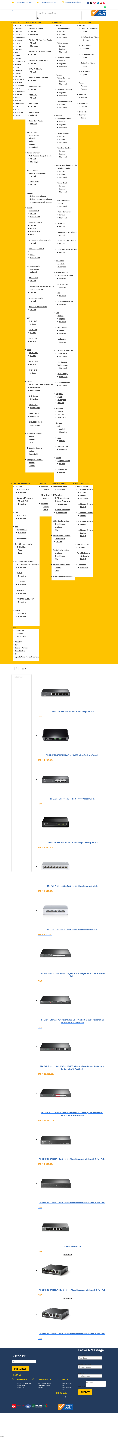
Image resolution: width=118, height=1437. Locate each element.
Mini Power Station (65, 275)
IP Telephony (58, 495)
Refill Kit (82, 94)
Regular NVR (22, 529)
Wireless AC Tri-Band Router (40, 51)
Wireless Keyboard (65, 89)
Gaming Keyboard (65, 101)
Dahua (17, 115)
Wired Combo (63, 183)
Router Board (34, 112)
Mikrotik (18, 82)
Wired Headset (63, 133)
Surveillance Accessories (24, 561)
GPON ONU (33, 361)
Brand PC (44, 486)
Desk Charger (63, 374)
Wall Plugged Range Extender (40, 156)
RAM (59, 438)
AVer (17, 52)
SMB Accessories (33, 266)
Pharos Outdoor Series (38, 307)
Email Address (83, 1373)
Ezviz (17, 67)
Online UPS (62, 339)
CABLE (19, 573)
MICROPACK (20, 40)
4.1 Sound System (85, 521)
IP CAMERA (21, 547)
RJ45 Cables (33, 396)
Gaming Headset (64, 118)
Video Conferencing (61, 521)
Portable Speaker (84, 553)
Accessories (62, 469)
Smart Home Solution (61, 536)
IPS (59, 293)
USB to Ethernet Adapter (67, 232)
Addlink (18, 64)
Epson (60, 397)
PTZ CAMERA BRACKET (25, 599)
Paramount (19, 85)
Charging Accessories (64, 350)
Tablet (58, 458)
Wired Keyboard (64, 78)
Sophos (32, 144)
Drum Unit (83, 103)
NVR (16, 526)
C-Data (17, 55)
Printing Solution (84, 22)
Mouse (58, 25)
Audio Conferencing (61, 550)
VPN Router (33, 103)
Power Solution (62, 272)
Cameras (18, 486)
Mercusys (34, 34)
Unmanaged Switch (36, 249)
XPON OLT (33, 338)
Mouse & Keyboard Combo (66, 165)
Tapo (20, 550)
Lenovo (18, 58)
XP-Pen (18, 100)
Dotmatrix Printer (88, 63)
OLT (28, 318)
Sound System (82, 486)
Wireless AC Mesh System (39, 60)
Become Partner (21, 648)
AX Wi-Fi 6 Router (36, 69)
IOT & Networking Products (64, 576)
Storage (59, 423)
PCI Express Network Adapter (40, 202)
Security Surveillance (21, 483)
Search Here (41, 13)
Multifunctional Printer (90, 37)
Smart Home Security (23, 544)
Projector (59, 394)
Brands (16, 22)
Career (17, 645)
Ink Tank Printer (87, 54)
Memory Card (63, 446)
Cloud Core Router (36, 121)
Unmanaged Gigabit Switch (39, 240)
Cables (29, 381)
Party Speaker (84, 556)
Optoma (18, 31)
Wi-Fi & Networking (33, 22)
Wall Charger (63, 365)
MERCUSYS (19, 79)
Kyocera (18, 76)
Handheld (82, 564)
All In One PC (46, 495)
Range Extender (33, 153)
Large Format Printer (89, 28)
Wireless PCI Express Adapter (40, 199)
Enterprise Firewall (34, 433)
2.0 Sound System (85, 489)
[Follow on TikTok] (104, 3)
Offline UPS (62, 327)
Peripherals (58, 22)
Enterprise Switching (35, 460)
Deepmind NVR (23, 538)
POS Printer (85, 71)
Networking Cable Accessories (41, 384)
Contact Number (84, 1364)
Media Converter (64, 212)
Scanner (82, 115)
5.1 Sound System (85, 530)
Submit (85, 1392)
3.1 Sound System (85, 513)
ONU (29, 350)
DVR (16, 512)
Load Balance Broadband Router (41, 286)
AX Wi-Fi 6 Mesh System (38, 77)
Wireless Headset (64, 148)
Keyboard (59, 75)
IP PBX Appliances (62, 498)
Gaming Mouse (63, 28)
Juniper (18, 73)
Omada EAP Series (36, 298)
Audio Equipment (82, 483)
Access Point (32, 132)
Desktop (43, 483)
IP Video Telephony (62, 501)
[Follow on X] (91, 3)
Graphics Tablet (64, 461)
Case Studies (20, 651)
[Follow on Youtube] (101, 3)
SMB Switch (21, 613)
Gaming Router (35, 86)
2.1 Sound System (85, 504)
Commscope (20, 61)
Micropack (63, 37)
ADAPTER (20, 590)
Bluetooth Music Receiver (68, 249)
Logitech (18, 34)
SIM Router (33, 95)
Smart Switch (34, 211)
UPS (57, 313)
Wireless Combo (64, 168)
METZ (17, 109)
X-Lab (17, 97)
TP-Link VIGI (23, 501)
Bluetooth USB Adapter (67, 241)
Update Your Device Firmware (27, 657)
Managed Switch (35, 222)
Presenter (60, 261)
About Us (18, 642)
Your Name (82, 1355)
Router (29, 25)
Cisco (17, 106)
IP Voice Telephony (62, 510)
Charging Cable (64, 382)
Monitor (44, 504)
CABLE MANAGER (35, 422)
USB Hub (61, 223)
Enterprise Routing (34, 448)
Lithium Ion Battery (65, 301)
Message (81, 1386)
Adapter (30, 193)
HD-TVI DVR (21, 515)
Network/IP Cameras (25, 498)
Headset (59, 115)
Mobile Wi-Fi (34, 182)
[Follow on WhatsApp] (105, 7)
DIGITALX (18, 49)
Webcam (59, 408)
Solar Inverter (63, 284)
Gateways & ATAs (60, 486)
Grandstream (20, 37)
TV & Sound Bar (83, 544)
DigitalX (62, 319)
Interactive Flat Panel (61, 564)
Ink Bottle (83, 112)
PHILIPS (18, 88)
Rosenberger (20, 91)
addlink (62, 429)
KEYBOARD (21, 581)
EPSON (17, 43)
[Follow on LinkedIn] (98, 3)
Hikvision (18, 28)
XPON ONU (33, 353)
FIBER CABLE (34, 413)
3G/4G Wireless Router (38, 173)
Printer (82, 25)
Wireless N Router (36, 28)
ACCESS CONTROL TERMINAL (28, 564)
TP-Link (18, 25)
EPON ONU (33, 370)
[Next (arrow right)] (3, 1436)
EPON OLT (33, 321)
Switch (29, 208)
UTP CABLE (33, 405)
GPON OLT (33, 330)
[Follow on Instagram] (94, 3)
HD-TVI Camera (23, 489)
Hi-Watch (18, 70)
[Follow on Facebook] (88, 3)
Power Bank (62, 353)
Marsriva (62, 278)
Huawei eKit (20, 103)
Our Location (22, 636)
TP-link (33, 80)
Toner (81, 83)
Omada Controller (36, 289)
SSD (59, 426)
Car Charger (62, 362)
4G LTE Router (32, 170)
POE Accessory (34, 269)
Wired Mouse (63, 43)
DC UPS (60, 316)
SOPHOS (18, 94)
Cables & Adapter (63, 200)
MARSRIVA (19, 112)
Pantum (18, 46)
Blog (17, 654)
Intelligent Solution (59, 483)
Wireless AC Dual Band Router (40, 40)
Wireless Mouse (64, 57)
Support (20, 633)
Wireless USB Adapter (37, 196)
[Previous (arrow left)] (1, 1436)
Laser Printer (86, 45)
